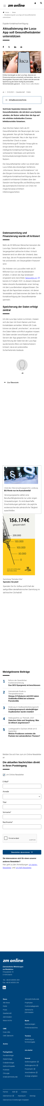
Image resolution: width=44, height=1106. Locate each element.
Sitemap (32, 1096)
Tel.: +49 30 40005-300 (11, 980)
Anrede (6, 792)
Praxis (5, 1010)
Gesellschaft (7, 1013)
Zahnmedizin (7, 1017)
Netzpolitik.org (31, 278)
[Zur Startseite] (16, 5)
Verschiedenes (30, 1072)
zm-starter (28, 1050)
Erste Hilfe (6, 1032)
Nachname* (8, 822)
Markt (27, 1021)
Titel (4, 802)
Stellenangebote (30, 1062)
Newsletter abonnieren (20, 852)
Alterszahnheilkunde (32, 999)
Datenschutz (7, 1096)
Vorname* (7, 812)
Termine (28, 1036)
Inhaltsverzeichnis (17, 100)
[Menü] (5, 6)
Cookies (24, 1092)
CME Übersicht (8, 1035)
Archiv (5, 1044)
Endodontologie (8, 1062)
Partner (5, 1092)
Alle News (6, 1002)
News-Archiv (7, 1020)
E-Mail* (6, 782)
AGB (13, 1092)
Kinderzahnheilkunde (10, 1077)
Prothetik (6, 1070)
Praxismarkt (29, 1069)
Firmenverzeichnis (31, 1027)
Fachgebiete (8, 1052)
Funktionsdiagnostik (32, 1006)
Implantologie (7, 1059)
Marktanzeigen (30, 1024)
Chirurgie (6, 1073)
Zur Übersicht (13, 382)
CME (4, 1029)
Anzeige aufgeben (31, 1076)
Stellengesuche (30, 1065)
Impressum (22, 1096)
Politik (5, 1006)
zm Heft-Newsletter (23, 868)
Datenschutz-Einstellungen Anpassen (16, 1100)
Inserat (27, 1058)
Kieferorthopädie (9, 1066)
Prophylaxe (29, 1002)
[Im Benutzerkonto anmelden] (35, 3)
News (5, 999)
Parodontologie (8, 1055)
